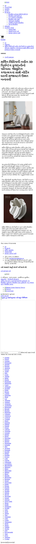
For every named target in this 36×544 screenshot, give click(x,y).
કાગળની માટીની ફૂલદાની (19, 281)
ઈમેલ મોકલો (5, 296)
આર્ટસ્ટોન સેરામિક (14, 21)
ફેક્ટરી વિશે (8, 7)
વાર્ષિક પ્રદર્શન (9, 250)
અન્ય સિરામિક (13, 24)
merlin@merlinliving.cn (16, 258)
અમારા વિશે (12, 29)
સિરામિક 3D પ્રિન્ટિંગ (15, 16)
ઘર (5, 5)
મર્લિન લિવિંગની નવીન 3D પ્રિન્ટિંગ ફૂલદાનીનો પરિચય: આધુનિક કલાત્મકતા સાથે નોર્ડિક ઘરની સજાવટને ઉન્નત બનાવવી (19, 47)
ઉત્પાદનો (7, 12)
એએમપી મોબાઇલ (13, 279)
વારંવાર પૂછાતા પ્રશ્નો (14, 33)
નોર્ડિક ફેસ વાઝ (5, 281)
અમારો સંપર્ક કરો (13, 31)
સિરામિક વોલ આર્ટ (14, 19)
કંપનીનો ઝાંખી (9, 28)
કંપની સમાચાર (9, 57)
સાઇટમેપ (3, 279)
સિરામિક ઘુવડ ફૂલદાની (19, 282)
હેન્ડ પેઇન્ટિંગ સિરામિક (15, 17)
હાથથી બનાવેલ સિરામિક (16, 22)
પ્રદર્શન (7, 9)
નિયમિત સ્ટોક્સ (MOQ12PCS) (18, 14)
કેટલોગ (7, 11)
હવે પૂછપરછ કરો (6, 271)
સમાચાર (7, 26)
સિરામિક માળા (8, 284)
